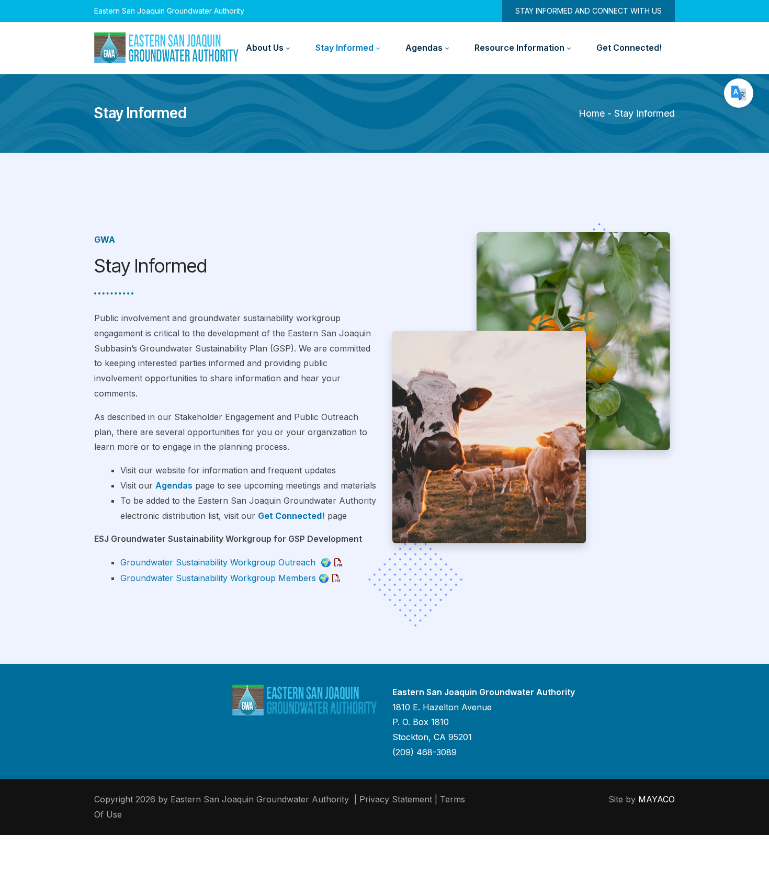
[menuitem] (267, 48)
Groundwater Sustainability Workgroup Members (224, 578)
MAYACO (656, 799)
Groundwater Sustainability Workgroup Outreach (225, 562)
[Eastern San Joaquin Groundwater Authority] (166, 48)
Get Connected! (291, 515)
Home (592, 113)
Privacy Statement (395, 799)
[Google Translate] (738, 93)
